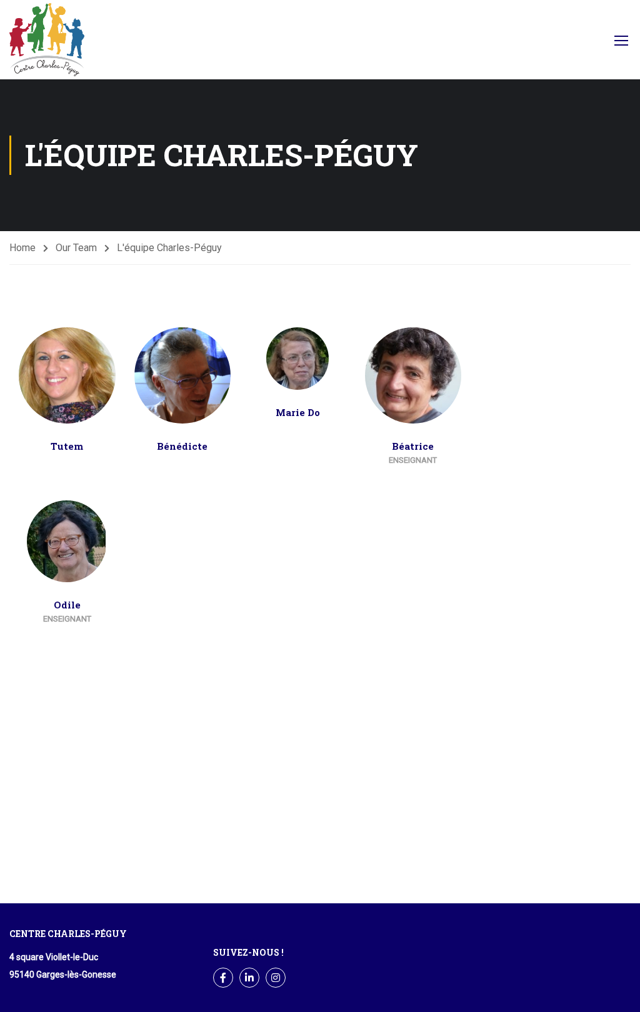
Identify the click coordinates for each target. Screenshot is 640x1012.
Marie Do (298, 412)
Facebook (581, 43)
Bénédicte (182, 446)
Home (22, 248)
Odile (67, 604)
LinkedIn (249, 978)
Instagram (276, 978)
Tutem (67, 446)
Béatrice (413, 446)
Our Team (76, 248)
